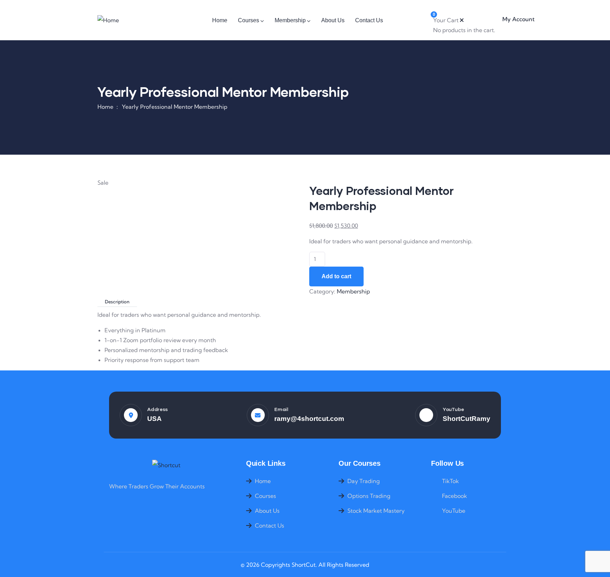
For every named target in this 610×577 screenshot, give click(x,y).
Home (105, 106)
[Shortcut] (166, 465)
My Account (518, 19)
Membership (353, 291)
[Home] (108, 20)
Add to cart (336, 276)
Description (117, 301)
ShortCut (304, 564)
